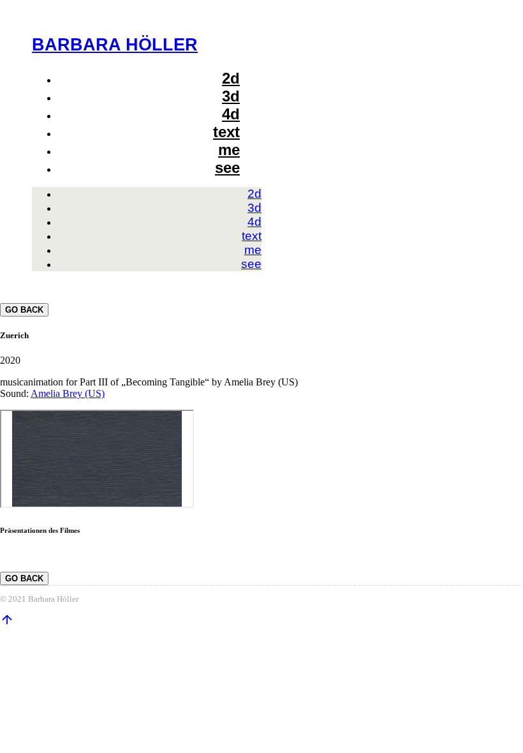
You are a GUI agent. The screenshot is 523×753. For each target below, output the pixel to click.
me (229, 149)
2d (231, 78)
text (226, 131)
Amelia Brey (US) (68, 393)
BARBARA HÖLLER (115, 44)
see (227, 167)
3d (231, 96)
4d (231, 114)
